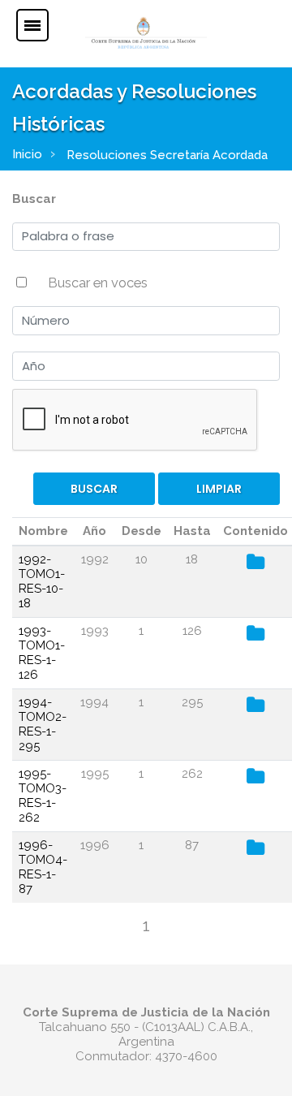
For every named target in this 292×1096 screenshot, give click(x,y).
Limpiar (219, 489)
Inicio (27, 154)
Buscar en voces (98, 282)
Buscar (34, 199)
